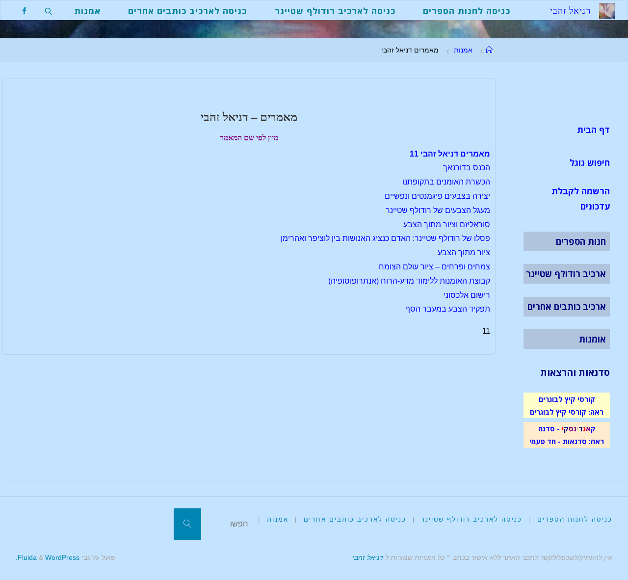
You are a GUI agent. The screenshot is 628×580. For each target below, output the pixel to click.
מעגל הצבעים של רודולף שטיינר (438, 210)
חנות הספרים (581, 241)
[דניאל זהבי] (607, 10)
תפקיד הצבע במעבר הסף (447, 309)
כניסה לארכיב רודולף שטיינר (471, 519)
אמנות (463, 50)
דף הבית (593, 129)
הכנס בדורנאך (466, 167)
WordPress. (47, 557)
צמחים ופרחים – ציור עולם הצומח (434, 267)
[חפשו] (187, 524)
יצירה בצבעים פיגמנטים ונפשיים (437, 196)
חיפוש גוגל (590, 162)
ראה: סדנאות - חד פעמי (566, 441)
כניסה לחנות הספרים (574, 519)
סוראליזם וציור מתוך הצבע (446, 224)
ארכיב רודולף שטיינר (566, 274)
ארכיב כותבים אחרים (566, 307)
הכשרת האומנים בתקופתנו (446, 182)
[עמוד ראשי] (489, 50)
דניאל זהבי (367, 557)
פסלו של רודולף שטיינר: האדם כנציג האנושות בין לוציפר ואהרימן (385, 238)
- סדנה (549, 428)
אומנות (592, 339)
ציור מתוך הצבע (464, 252)
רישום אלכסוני (467, 295)
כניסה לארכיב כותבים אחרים (355, 519)
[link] (48, 10)
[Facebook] (24, 10)
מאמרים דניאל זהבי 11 (450, 154)
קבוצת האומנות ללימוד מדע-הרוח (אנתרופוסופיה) (409, 281)
